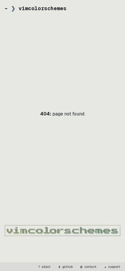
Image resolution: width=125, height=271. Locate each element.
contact (89, 267)
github (65, 267)
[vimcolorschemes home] (62, 230)
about (44, 267)
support (112, 267)
